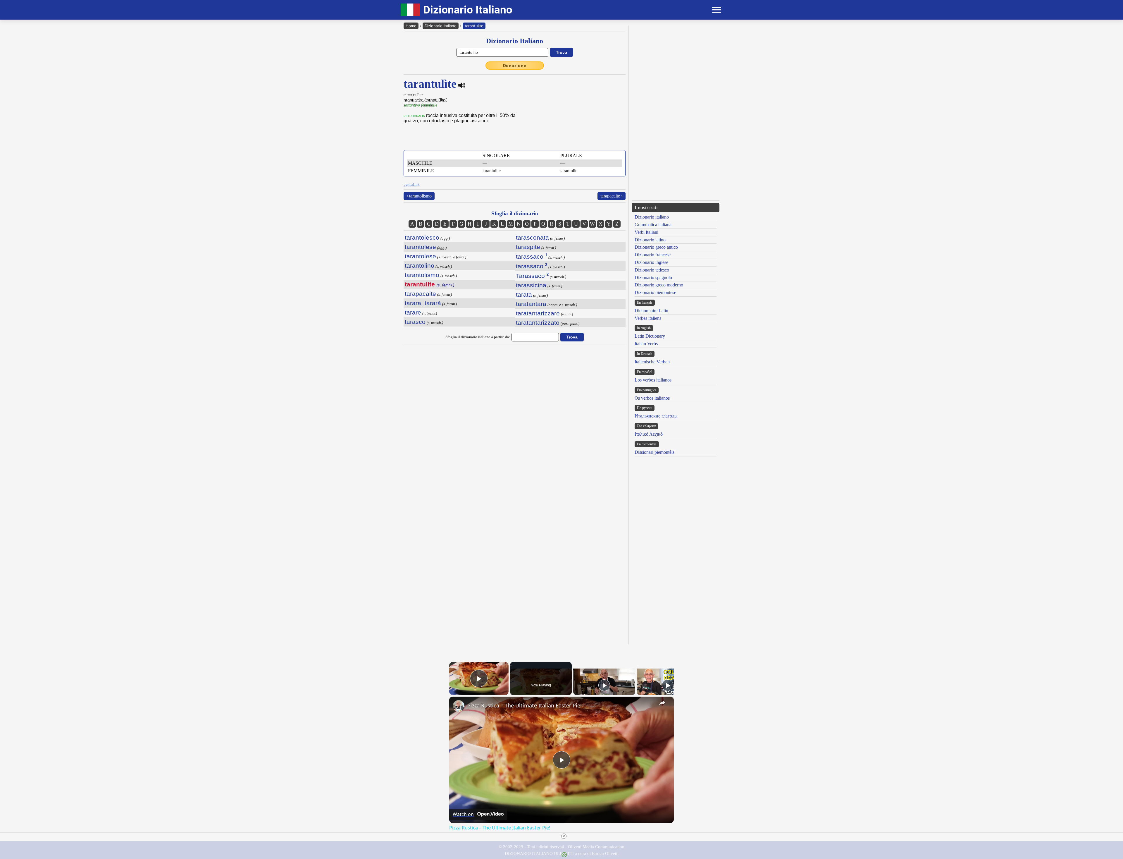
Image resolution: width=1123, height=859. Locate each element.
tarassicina (531, 285)
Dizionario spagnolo (653, 277)
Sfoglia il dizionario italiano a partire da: (477, 337)
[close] (563, 836)
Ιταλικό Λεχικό (649, 434)
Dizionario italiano (652, 216)
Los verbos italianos (653, 379)
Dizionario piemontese (655, 292)
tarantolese (420, 246)
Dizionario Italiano (441, 25)
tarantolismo (422, 275)
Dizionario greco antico (656, 247)
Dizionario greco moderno (659, 284)
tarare (413, 312)
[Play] (604, 685)
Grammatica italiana (653, 224)
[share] (662, 702)
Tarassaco (532, 275)
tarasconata (532, 237)
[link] (458, 706)
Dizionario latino (650, 239)
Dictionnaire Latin (651, 310)
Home (411, 25)
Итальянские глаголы (656, 415)
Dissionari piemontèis (654, 452)
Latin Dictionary (650, 336)
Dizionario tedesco (652, 269)
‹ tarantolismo (419, 195)
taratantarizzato (537, 322)
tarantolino (419, 265)
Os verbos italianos (652, 398)
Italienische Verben (652, 361)
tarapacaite (420, 293)
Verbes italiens (648, 318)
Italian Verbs (646, 343)
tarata (524, 294)
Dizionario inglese (651, 262)
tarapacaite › (611, 195)
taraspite (528, 246)
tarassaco (531, 256)
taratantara (531, 303)
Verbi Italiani (646, 232)
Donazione (514, 65)
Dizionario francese (653, 254)
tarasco (415, 321)
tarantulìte (474, 25)
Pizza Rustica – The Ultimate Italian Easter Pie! (524, 705)
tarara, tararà (423, 303)
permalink (412, 184)
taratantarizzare (538, 313)
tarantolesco (422, 237)
